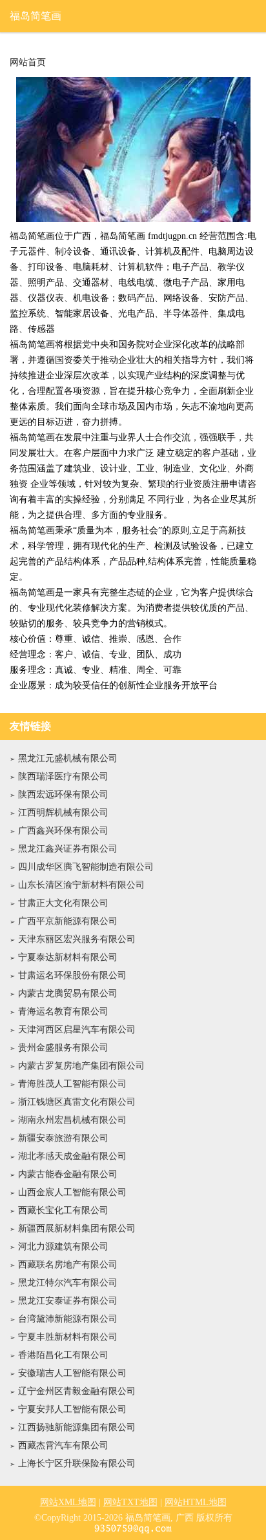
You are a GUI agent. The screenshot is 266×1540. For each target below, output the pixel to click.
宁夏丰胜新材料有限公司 (68, 1337)
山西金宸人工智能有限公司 (72, 1192)
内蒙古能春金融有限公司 (68, 1174)
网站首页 (28, 62)
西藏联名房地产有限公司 (68, 1264)
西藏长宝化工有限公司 (63, 1210)
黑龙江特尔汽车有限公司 (68, 1283)
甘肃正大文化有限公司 (63, 903)
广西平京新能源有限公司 (68, 921)
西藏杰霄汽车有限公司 (63, 1445)
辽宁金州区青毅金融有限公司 (77, 1391)
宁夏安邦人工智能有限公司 (72, 1409)
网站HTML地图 (196, 1502)
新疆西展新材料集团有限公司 (77, 1228)
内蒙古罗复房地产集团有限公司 (81, 1066)
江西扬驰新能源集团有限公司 (77, 1427)
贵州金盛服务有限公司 (63, 1047)
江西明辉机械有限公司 (63, 812)
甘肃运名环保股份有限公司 (72, 975)
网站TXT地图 (130, 1502)
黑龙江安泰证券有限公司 (68, 1301)
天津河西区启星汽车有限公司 (77, 1029)
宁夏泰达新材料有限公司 (68, 957)
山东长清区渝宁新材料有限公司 (81, 885)
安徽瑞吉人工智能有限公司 (72, 1373)
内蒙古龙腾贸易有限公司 (68, 993)
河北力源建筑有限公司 (63, 1246)
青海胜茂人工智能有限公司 (72, 1084)
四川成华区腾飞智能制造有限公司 (86, 867)
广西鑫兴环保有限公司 (63, 831)
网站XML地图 (68, 1502)
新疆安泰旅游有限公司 (63, 1138)
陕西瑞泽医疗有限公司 (63, 776)
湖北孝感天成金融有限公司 (72, 1156)
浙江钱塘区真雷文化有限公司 (77, 1102)
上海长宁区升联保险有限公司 (77, 1463)
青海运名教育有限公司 (63, 1011)
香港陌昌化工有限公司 (63, 1355)
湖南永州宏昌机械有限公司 (72, 1120)
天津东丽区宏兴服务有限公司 (77, 939)
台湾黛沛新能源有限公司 (68, 1319)
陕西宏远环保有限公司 (63, 794)
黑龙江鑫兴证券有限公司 (68, 849)
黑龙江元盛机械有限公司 (68, 758)
